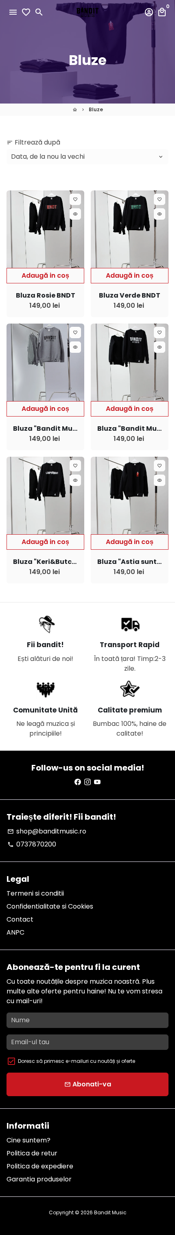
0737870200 (31, 844)
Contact (20, 919)
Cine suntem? (28, 1140)
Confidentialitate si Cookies (50, 906)
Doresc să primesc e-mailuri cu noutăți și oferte (76, 1061)
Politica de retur (32, 1153)
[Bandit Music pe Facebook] (77, 782)
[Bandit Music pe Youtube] (97, 782)
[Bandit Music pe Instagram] (87, 782)
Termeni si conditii (35, 893)
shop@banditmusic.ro (46, 831)
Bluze (96, 109)
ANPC (15, 932)
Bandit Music (110, 1212)
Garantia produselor (39, 1179)
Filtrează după (33, 142)
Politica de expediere (40, 1166)
